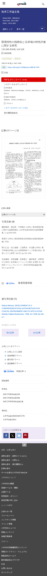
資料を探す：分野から (10, 460)
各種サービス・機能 (9, 487)
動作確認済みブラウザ (10, 560)
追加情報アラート (14, 355)
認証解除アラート (14, 363)
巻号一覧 (20, 29)
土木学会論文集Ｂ (10, 419)
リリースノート (7, 515)
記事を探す (5, 468)
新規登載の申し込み (9, 500)
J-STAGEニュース (8, 528)
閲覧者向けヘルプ (8, 555)
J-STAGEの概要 (7, 483)
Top (24, 445)
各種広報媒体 (6, 536)
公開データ (5, 492)
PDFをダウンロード (15, 79)
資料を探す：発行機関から (12, 464)
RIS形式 (9, 88)
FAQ (3, 564)
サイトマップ (6, 572)
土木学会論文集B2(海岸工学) (14, 416)
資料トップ (7, 29)
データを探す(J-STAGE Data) (13, 472)
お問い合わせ (6, 568)
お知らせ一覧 (6, 511)
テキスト (9, 103)
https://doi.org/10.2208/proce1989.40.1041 (24, 67)
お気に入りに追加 (14, 351)
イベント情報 (6, 524)
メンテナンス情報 (8, 519)
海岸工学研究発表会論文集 (13, 401)
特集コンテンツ (7, 532)
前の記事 (10, 332)
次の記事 (36, 332)
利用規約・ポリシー (9, 496)
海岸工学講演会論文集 (11, 394)
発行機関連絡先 (11, 112)
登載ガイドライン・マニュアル (14, 551)
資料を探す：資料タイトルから (14, 456)
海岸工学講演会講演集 (11, 398)
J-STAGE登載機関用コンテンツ (14, 547)
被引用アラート (13, 359)
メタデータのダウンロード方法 (16, 108)
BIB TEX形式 (11, 97)
